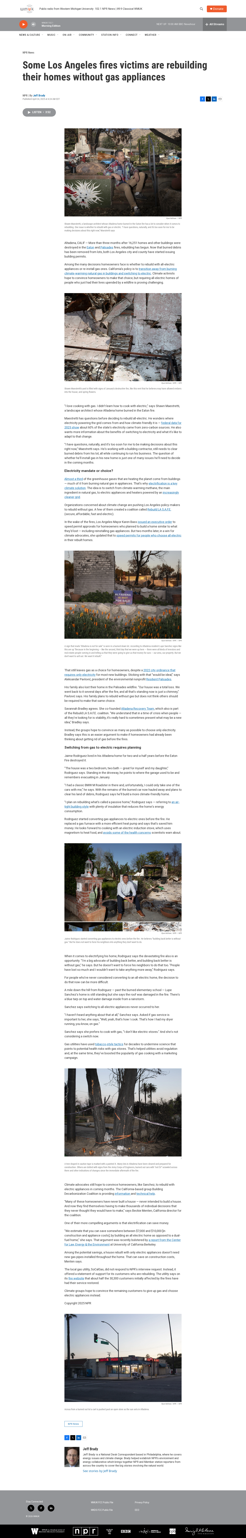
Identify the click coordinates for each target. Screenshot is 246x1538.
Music (51, 35)
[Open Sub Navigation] (42, 35)
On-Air (67, 35)
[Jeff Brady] (71, 1457)
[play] (23, 24)
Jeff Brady (39, 95)
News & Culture (29, 35)
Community (86, 35)
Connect (132, 35)
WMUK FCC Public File (102, 1502)
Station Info (109, 35)
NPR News (28, 52)
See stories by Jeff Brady (100, 1471)
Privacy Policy (142, 1502)
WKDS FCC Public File (102, 1510)
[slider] (38, 24)
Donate (218, 9)
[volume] (33, 24)
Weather (150, 35)
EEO (137, 1510)
